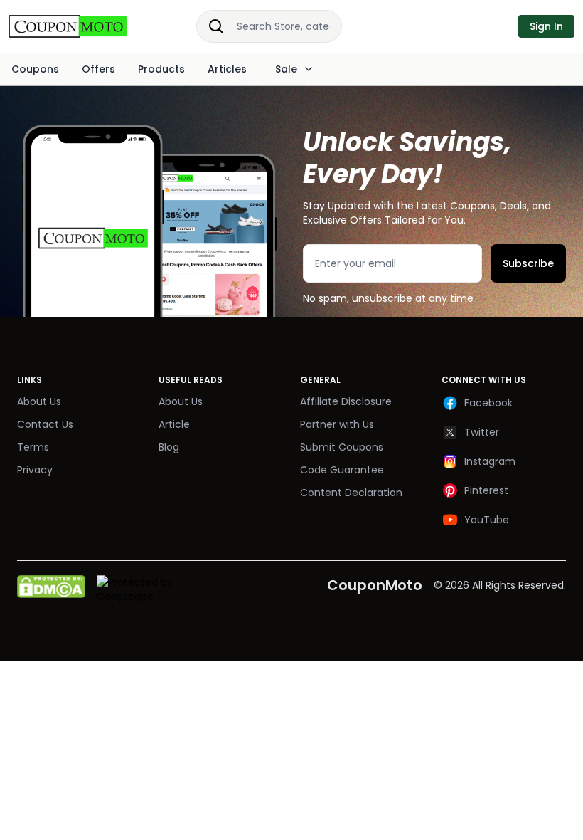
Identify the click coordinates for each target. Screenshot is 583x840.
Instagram (489, 461)
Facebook (488, 403)
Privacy (35, 470)
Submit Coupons (341, 447)
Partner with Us (337, 424)
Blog (169, 447)
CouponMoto (374, 585)
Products (161, 69)
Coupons (35, 69)
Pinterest (486, 490)
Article (174, 424)
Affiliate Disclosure (346, 401)
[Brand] (82, 26)
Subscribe (528, 263)
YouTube (486, 520)
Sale (286, 69)
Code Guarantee (342, 470)
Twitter (481, 432)
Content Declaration (351, 492)
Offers (98, 69)
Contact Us (45, 424)
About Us (39, 401)
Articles (227, 69)
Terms (33, 447)
